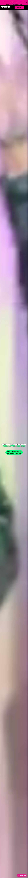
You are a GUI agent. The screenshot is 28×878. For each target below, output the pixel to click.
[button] (19, 7)
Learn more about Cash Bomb (14, 4)
